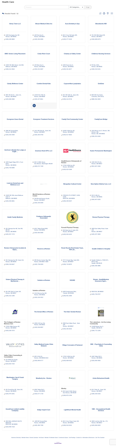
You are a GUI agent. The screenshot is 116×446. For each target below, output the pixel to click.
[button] (3, 13)
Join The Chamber (99, 437)
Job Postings (72, 437)
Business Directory (16, 437)
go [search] (88, 7)
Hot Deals (41, 437)
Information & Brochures (88, 437)
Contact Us (79, 437)
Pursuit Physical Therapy (70, 227)
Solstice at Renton (39, 290)
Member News (25, 437)
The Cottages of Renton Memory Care (12, 323)
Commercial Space (63, 437)
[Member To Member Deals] (34, 106)
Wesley (63, 388)
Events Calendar (34, 437)
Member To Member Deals (51, 437)
